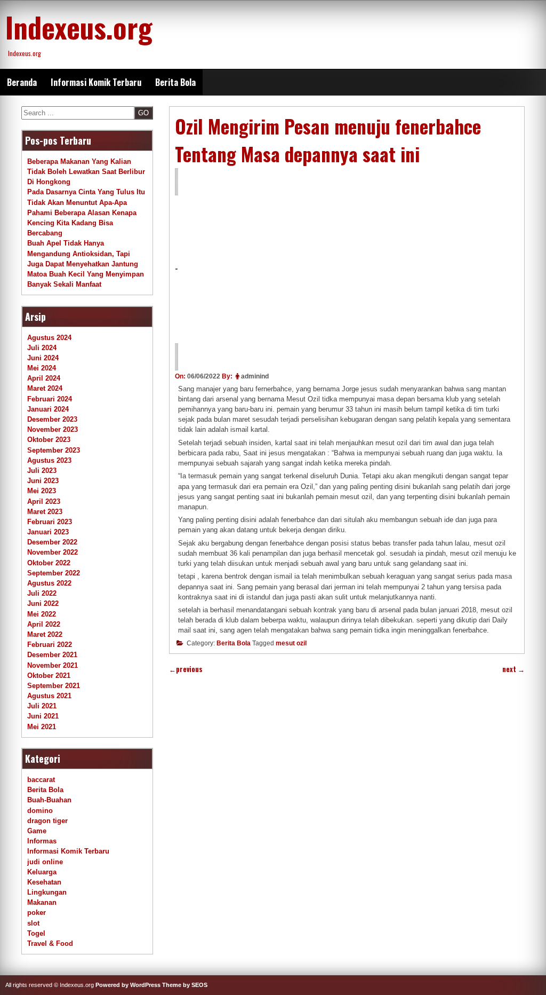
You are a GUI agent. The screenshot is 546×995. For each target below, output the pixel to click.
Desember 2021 (52, 655)
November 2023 (52, 429)
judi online (45, 862)
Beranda (22, 82)
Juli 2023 (42, 471)
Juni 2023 (43, 481)
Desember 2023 (52, 419)
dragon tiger (47, 821)
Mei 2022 (41, 614)
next (513, 669)
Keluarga (42, 872)
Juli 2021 (42, 706)
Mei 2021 (41, 727)
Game (36, 831)
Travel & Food (50, 943)
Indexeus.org (78, 27)
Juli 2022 (42, 593)
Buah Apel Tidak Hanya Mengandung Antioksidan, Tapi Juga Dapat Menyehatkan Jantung (82, 253)
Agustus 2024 (49, 338)
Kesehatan (44, 882)
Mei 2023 (41, 491)
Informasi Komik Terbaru (96, 82)
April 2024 (43, 378)
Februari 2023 (49, 522)
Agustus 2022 (49, 583)
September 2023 (53, 450)
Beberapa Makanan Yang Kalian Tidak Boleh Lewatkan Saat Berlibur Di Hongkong (86, 171)
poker (36, 913)
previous (186, 669)
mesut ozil (291, 643)
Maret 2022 (44, 634)
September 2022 (53, 573)
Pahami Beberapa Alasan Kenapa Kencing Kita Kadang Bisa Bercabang (81, 223)
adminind (255, 376)
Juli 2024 (42, 348)
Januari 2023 (48, 532)
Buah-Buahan (49, 800)
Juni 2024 (43, 358)
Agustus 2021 (49, 696)
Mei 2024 (41, 368)
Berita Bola (175, 82)
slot (33, 923)
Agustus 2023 (49, 460)
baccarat (41, 780)
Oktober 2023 (48, 440)
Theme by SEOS (184, 985)
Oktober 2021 (48, 676)
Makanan (42, 902)
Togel (36, 933)
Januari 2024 (48, 409)
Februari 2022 (49, 645)
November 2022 (52, 552)
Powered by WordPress (127, 985)
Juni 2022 (43, 603)
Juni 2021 (43, 716)
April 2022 (43, 624)
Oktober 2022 (48, 563)
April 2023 (43, 502)
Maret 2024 (44, 388)
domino (40, 811)
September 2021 (53, 686)
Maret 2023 (44, 512)
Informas (42, 841)
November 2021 (52, 665)
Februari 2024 (49, 399)
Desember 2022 (52, 542)
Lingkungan (47, 892)
